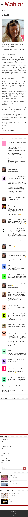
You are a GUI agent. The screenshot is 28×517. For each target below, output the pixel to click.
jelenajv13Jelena (11, 324)
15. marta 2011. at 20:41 (21, 245)
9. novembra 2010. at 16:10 (21, 197)
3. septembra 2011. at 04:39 (21, 274)
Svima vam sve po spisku (14, 499)
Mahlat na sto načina (6, 446)
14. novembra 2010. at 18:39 (21, 219)
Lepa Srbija (4, 444)
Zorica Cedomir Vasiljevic (14, 305)
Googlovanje (5, 439)
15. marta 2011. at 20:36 (21, 228)
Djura (9, 205)
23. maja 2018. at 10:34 (22, 367)
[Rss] (12, 513)
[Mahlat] (14, 3)
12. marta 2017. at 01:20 (21, 359)
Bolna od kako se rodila (14, 493)
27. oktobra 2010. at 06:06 (21, 176)
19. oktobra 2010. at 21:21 (21, 142)
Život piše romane (6, 460)
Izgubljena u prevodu (6, 441)
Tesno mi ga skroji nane (7, 458)
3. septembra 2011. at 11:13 (21, 283)
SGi (16, 511)
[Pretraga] (24, 468)
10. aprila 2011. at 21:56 (21, 253)
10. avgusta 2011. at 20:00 (21, 265)
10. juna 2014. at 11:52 (22, 324)
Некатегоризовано (6, 462)
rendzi (9, 350)
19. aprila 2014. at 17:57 (21, 313)
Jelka (9, 367)
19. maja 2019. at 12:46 (22, 377)
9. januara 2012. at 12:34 (21, 292)
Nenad (9, 228)
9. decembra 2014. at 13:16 (21, 331)
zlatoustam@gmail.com (13, 171)
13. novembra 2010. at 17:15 (21, 204)
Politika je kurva (5, 453)
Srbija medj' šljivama (6, 455)
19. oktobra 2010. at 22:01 (21, 167)
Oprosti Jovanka (12, 475)
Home (1, 10)
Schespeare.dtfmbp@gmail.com (15, 319)
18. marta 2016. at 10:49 (21, 350)
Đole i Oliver (11, 481)
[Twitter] (15, 513)
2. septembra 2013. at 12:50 (21, 307)
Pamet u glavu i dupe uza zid (8, 451)
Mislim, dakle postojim (7, 448)
